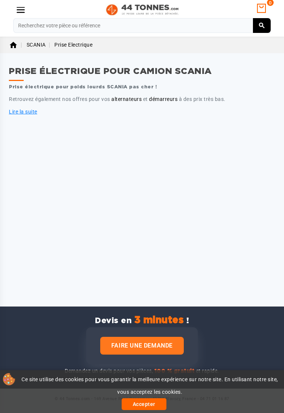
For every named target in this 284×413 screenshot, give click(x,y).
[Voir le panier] (261, 8)
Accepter (144, 404)
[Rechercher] (262, 25)
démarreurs (163, 99)
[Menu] (21, 10)
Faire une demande (142, 345)
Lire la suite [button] (23, 112)
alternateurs (126, 99)
